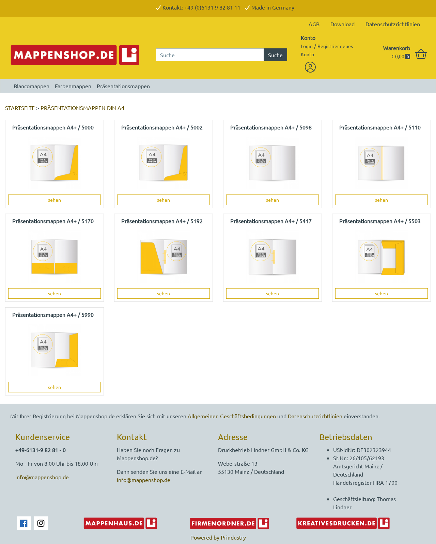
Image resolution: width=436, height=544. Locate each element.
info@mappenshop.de (42, 476)
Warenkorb (396, 47)
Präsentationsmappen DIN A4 (82, 107)
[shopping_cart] (421, 54)
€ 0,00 (400, 56)
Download (342, 23)
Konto (308, 37)
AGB (314, 23)
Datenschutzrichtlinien (392, 23)
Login (307, 46)
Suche (275, 54)
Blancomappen (31, 85)
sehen (54, 200)
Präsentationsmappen (123, 85)
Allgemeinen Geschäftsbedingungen (232, 416)
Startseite (20, 107)
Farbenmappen (73, 85)
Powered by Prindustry (218, 537)
